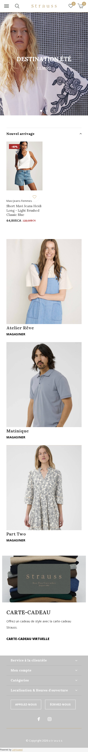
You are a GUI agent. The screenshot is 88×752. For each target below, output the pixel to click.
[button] (6, 6)
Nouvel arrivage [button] (20, 134)
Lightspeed (17, 749)
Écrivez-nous (60, 704)
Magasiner (15, 334)
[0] (80, 6)
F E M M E (44, 68)
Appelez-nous (26, 704)
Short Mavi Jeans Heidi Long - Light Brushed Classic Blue (23, 210)
